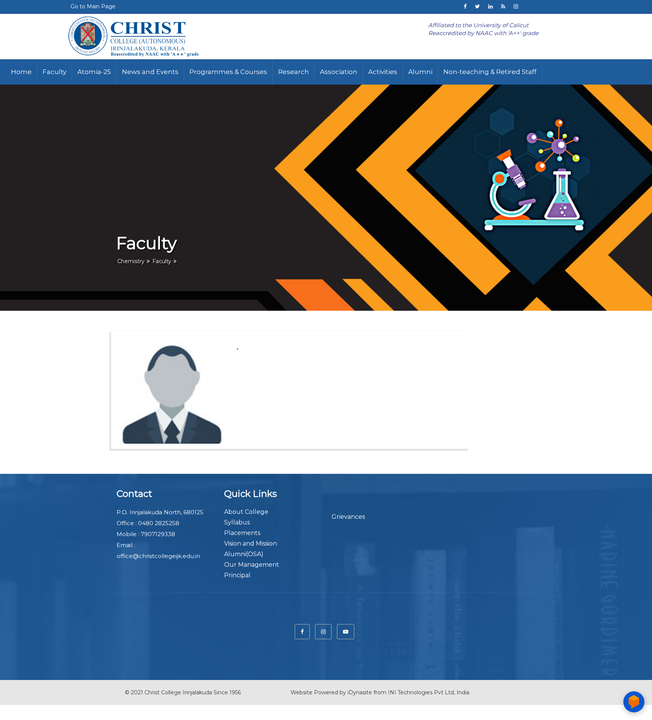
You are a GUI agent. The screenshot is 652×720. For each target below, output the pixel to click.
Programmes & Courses (228, 72)
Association (338, 72)
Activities (382, 72)
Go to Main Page (93, 6)
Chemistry (131, 261)
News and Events (150, 72)
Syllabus (237, 522)
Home (21, 72)
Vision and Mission (250, 543)
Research (293, 72)
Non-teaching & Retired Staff (490, 72)
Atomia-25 (94, 72)
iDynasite (360, 692)
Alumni (420, 72)
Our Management (251, 564)
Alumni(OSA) (243, 554)
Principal (237, 575)
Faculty (54, 72)
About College (246, 511)
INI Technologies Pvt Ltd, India (428, 692)
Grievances (348, 516)
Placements (242, 533)
